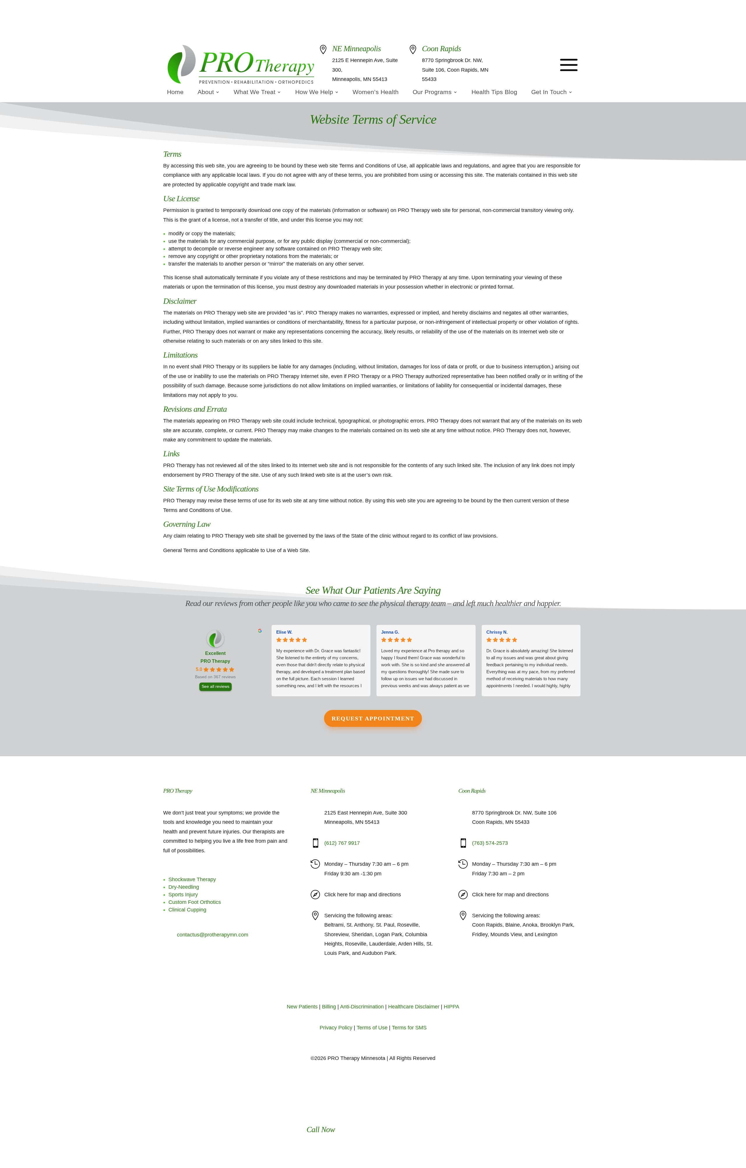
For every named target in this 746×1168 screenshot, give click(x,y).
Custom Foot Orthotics (194, 902)
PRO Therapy (215, 661)
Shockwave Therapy (192, 879)
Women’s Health (376, 92)
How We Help (314, 92)
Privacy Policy (336, 1028)
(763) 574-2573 (490, 843)
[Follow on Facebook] (361, 983)
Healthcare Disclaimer (413, 1007)
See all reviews (215, 686)
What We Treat (254, 92)
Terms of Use (372, 1028)
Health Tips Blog (494, 92)
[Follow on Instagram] (373, 983)
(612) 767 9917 (528, 64)
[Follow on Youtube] (384, 983)
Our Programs (432, 92)
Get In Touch (549, 92)
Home (175, 92)
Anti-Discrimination (362, 1007)
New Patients (302, 1007)
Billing (329, 1007)
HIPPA (451, 1007)
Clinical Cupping (187, 910)
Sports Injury (183, 894)
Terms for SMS (409, 1028)
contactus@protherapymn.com (212, 935)
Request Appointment (373, 718)
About (206, 92)
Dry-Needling (183, 887)
